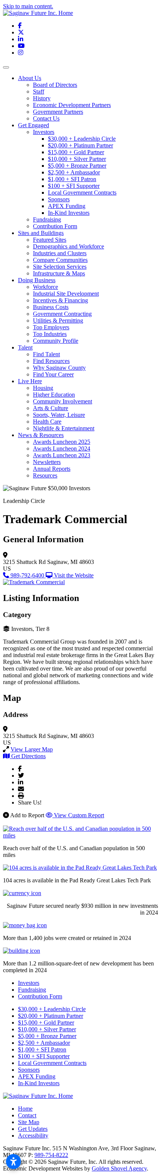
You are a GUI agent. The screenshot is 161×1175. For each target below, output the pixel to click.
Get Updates (33, 1129)
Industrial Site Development (66, 293)
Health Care (47, 421)
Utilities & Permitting (58, 320)
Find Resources (51, 361)
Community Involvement (62, 401)
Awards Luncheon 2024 (61, 448)
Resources (45, 475)
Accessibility (33, 1135)
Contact (27, 1115)
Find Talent (46, 354)
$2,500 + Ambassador (74, 172)
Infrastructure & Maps (59, 273)
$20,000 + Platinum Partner (80, 145)
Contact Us (46, 118)
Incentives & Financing (60, 300)
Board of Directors (55, 85)
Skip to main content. (28, 6)
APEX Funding (66, 206)
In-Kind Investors (68, 213)
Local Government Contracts (82, 192)
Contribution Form (55, 226)
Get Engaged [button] (33, 125)
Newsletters (47, 462)
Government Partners (58, 112)
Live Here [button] (30, 381)
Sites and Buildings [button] (41, 233)
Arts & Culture (50, 408)
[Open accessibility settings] (13, 1161)
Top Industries (50, 334)
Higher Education (54, 394)
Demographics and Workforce (68, 246)
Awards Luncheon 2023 (61, 455)
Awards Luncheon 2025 (61, 442)
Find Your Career (53, 374)
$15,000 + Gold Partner (76, 152)
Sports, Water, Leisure (59, 415)
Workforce (45, 287)
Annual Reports (51, 469)
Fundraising (47, 219)
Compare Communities (60, 260)
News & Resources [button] (41, 435)
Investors (43, 132)
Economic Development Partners (72, 105)
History (42, 98)
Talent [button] (25, 347)
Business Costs (51, 307)
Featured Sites (49, 239)
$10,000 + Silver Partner (77, 159)
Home (25, 1108)
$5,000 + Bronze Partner (77, 165)
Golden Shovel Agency (119, 1168)
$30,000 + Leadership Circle (82, 138)
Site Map (28, 1122)
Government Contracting (62, 314)
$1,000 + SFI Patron (72, 179)
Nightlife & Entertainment (63, 428)
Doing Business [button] (36, 280)
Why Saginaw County (59, 367)
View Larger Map (31, 749)
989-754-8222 (51, 1155)
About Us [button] (29, 78)
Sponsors (59, 199)
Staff (38, 91)
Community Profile (55, 341)
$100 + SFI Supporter (74, 186)
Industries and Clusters (59, 253)
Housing (43, 388)
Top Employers (51, 327)
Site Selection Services (59, 266)
